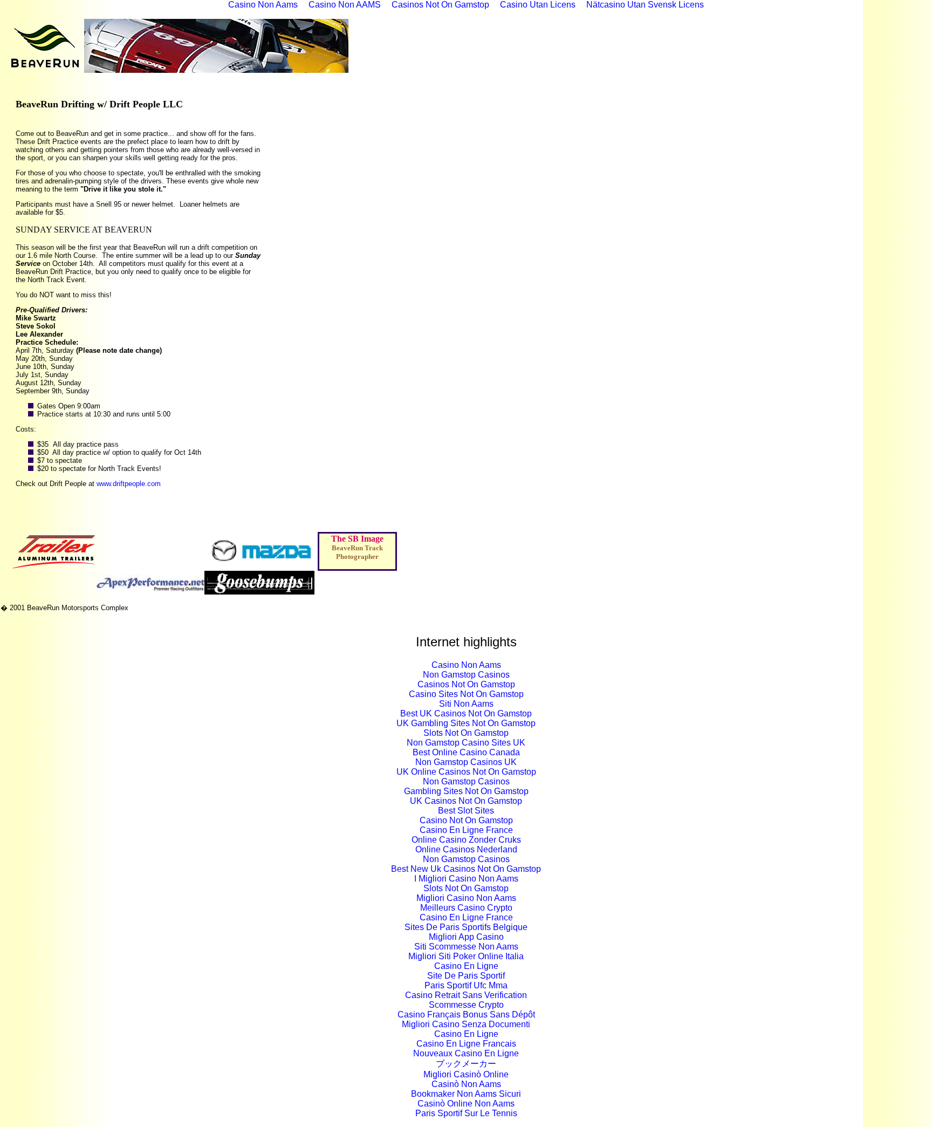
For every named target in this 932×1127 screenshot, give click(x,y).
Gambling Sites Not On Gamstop (466, 791)
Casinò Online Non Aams (466, 1103)
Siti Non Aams (466, 703)
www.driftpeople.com (129, 484)
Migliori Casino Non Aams (466, 898)
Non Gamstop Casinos (466, 674)
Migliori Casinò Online (466, 1074)
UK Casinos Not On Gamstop (466, 800)
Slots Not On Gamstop (466, 732)
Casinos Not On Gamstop (466, 684)
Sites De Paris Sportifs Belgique (466, 927)
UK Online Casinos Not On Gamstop (466, 771)
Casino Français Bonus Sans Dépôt (466, 1014)
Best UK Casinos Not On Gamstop (466, 713)
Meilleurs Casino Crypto (466, 907)
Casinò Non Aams (466, 1084)
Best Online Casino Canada (466, 752)
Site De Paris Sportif (466, 975)
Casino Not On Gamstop (466, 820)
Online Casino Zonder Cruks (466, 839)
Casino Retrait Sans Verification (466, 995)
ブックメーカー (466, 1063)
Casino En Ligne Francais (466, 1043)
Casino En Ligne (466, 966)
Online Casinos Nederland (466, 849)
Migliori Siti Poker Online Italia (466, 956)
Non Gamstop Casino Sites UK (466, 742)
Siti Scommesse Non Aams (466, 946)
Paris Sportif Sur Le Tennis (466, 1113)
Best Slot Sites (466, 810)
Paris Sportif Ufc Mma (466, 985)
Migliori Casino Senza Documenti (466, 1024)
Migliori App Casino (466, 936)
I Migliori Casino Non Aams (466, 878)
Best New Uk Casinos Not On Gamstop (466, 868)
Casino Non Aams (466, 665)
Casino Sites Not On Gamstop (466, 694)
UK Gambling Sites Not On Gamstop (466, 723)
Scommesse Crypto (466, 1004)
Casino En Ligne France (466, 830)
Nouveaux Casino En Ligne (466, 1053)
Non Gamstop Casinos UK (466, 762)
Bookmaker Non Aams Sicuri (466, 1093)
